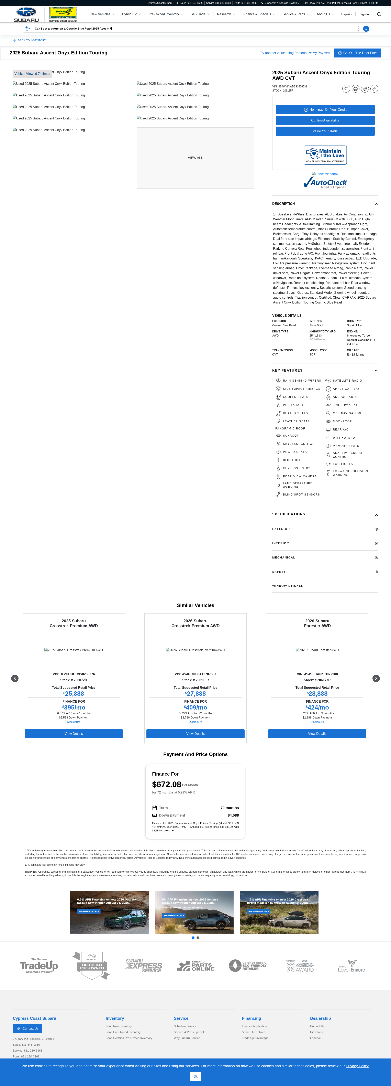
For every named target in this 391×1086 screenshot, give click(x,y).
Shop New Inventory (119, 1026)
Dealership (320, 1018)
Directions (316, 1032)
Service (181, 1018)
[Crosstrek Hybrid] (279, 912)
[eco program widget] (248, 965)
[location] (262, 3)
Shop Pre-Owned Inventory (123, 1032)
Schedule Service (185, 1026)
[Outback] (109, 912)
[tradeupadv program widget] (39, 965)
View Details (74, 733)
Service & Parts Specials (189, 1032)
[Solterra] (194, 912)
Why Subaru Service (187, 1038)
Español (315, 1038)
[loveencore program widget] (352, 966)
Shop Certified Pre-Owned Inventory (129, 1038)
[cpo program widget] (91, 965)
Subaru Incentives (253, 1032)
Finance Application (254, 1026)
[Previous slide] (193, 937)
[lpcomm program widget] (300, 966)
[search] (379, 15)
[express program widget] (143, 965)
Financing (251, 1018)
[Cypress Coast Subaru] (48, 14)
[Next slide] (198, 937)
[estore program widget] (195, 966)
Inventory (115, 1018)
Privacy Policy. (357, 1066)
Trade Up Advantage (255, 1038)
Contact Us (30, 1028)
